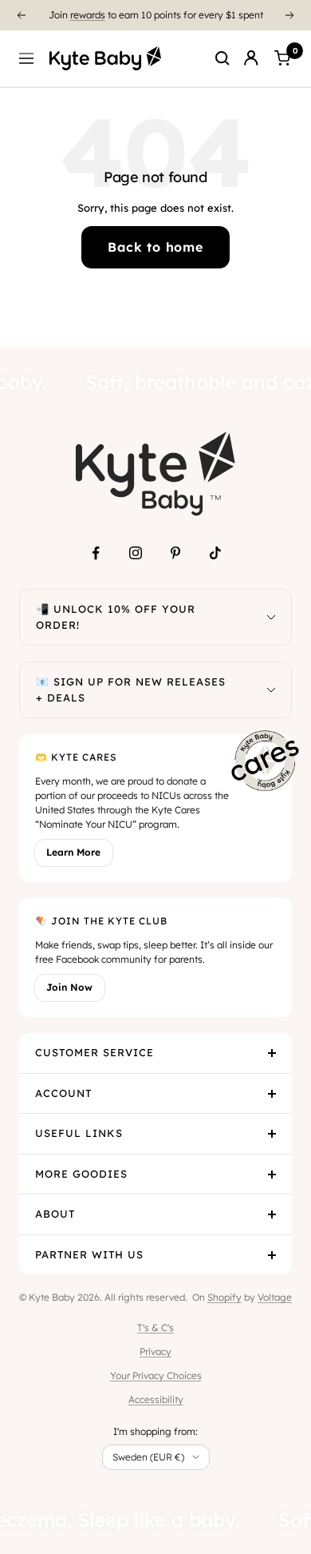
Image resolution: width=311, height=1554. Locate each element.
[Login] (251, 58)
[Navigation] (26, 58)
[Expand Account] (272, 1094)
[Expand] (271, 617)
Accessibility (155, 1399)
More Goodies (81, 1173)
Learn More (73, 852)
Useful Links (79, 1133)
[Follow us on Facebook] (96, 553)
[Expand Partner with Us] (272, 1255)
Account (63, 1093)
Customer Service (94, 1052)
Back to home (155, 247)
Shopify (224, 1297)
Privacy (155, 1351)
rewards (87, 9)
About (55, 1213)
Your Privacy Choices (156, 1375)
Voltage (275, 1297)
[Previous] (21, 15)
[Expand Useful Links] (272, 1134)
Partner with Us (89, 1254)
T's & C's (155, 1327)
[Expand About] (272, 1214)
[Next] (290, 15)
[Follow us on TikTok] (215, 553)
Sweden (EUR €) (148, 1457)
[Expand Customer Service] (272, 1053)
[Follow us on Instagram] (136, 553)
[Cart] (282, 58)
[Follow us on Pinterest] (175, 553)
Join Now (69, 987)
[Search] (222, 58)
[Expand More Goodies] (272, 1174)
